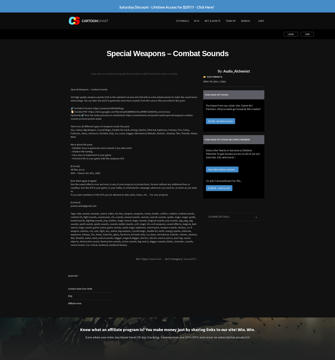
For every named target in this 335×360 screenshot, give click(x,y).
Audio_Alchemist (236, 71)
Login (291, 34)
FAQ (70, 296)
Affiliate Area (74, 303)
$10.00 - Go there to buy (220, 121)
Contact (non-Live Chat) (80, 288)
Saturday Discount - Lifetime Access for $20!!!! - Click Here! (166, 7)
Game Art (155, 258)
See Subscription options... (222, 169)
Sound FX (190, 258)
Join (307, 34)
